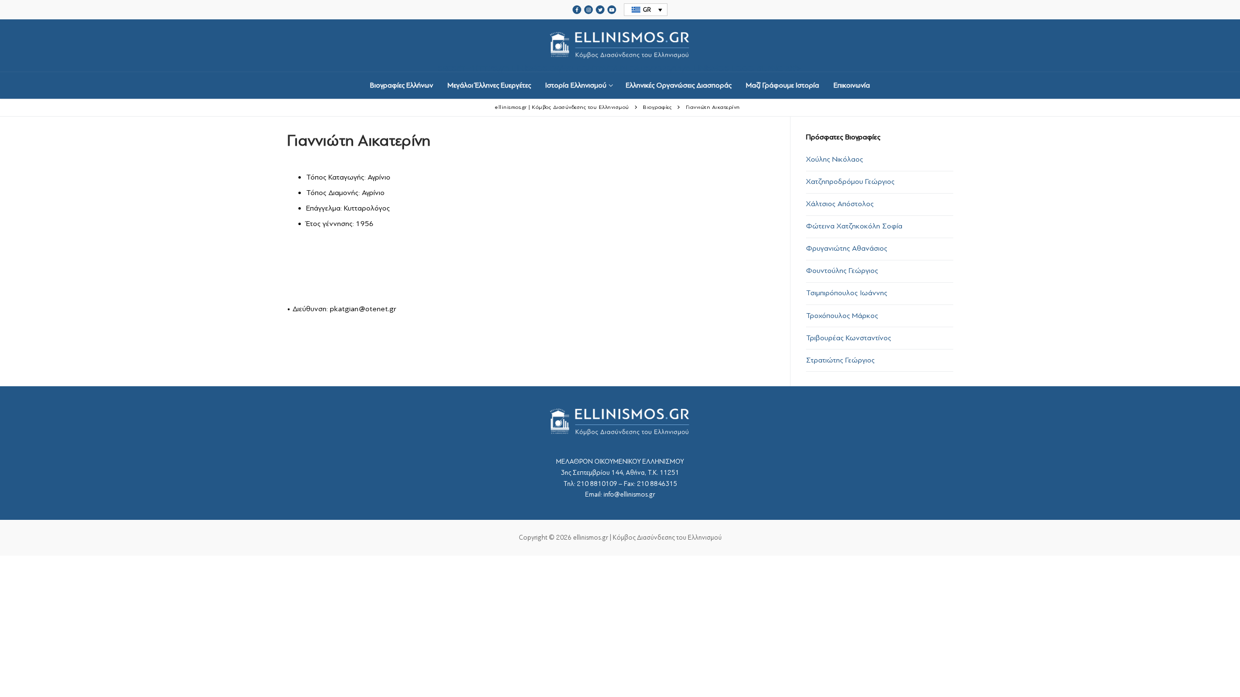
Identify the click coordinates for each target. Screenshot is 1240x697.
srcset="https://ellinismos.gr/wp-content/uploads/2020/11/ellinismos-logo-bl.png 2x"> (620, 68)
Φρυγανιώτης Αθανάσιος (846, 248)
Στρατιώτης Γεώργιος (840, 360)
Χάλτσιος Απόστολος (840, 203)
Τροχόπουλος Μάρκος (842, 315)
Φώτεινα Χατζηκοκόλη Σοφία (854, 226)
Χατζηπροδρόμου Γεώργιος (850, 181)
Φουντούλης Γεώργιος (842, 270)
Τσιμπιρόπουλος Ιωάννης (846, 292)
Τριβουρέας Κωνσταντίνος (848, 337)
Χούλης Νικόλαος (834, 159)
